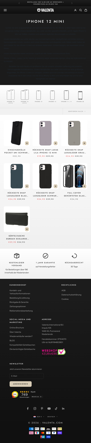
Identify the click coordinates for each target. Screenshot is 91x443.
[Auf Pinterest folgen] (42, 408)
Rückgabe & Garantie (19, 302)
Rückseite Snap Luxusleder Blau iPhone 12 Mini (17, 194)
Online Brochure (17, 327)
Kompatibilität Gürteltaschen (22, 345)
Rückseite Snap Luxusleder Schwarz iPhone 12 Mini (45, 194)
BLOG (12, 340)
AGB (63, 290)
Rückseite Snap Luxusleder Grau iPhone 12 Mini (74, 151)
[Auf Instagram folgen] (34, 408)
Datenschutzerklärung (71, 294)
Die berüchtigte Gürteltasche (22, 349)
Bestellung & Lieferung (20, 298)
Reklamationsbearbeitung (21, 311)
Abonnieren (20, 384)
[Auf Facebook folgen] (27, 408)
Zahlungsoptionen (18, 306)
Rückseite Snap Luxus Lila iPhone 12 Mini (45, 151)
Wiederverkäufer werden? (21, 336)
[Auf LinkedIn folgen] (63, 408)
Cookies (65, 299)
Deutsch (51, 417)
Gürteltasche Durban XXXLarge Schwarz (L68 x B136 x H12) (16, 237)
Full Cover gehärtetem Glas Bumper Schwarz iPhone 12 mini (74, 194)
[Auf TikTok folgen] (56, 408)
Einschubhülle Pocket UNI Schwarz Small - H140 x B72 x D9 (16, 151)
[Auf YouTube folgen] (49, 408)
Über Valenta (15, 332)
